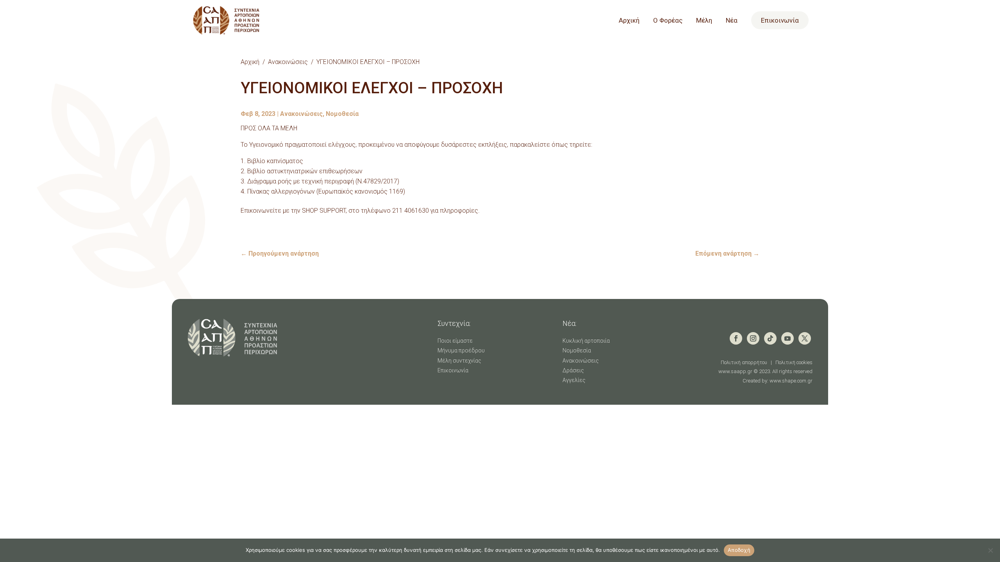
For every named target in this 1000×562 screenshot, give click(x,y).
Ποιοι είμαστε (455, 341)
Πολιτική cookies (793, 362)
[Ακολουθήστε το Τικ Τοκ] (770, 338)
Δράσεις (573, 370)
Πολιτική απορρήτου (744, 362)
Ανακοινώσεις (288, 62)
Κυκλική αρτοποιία (586, 341)
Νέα (732, 21)
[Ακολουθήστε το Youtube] (787, 338)
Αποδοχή (739, 550)
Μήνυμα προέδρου (461, 350)
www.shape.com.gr (791, 381)
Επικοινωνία (780, 20)
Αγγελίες (574, 380)
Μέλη (704, 21)
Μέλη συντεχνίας (459, 360)
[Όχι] (990, 550)
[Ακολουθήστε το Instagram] (753, 338)
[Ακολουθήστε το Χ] (804, 338)
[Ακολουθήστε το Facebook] (736, 338)
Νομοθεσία (342, 113)
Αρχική (629, 21)
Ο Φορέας (667, 21)
